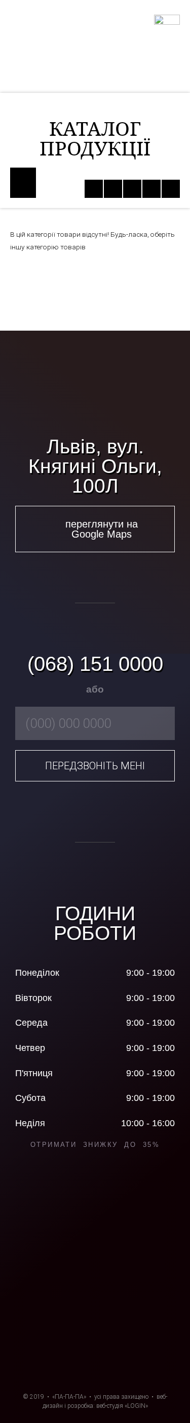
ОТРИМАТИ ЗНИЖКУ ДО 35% (95, 1144)
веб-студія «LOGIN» (122, 1405)
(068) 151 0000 (95, 664)
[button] (23, 183)
